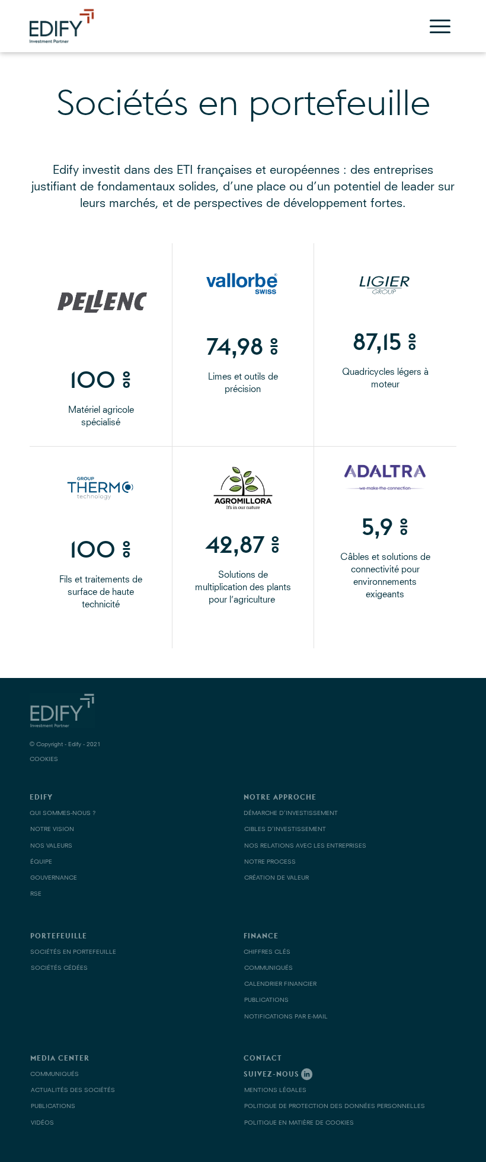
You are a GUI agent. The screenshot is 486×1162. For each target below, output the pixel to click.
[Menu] (440, 26)
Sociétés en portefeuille (243, 102)
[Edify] (71, 24)
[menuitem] (440, 26)
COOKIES (44, 759)
